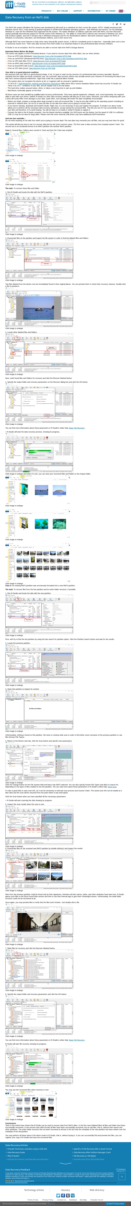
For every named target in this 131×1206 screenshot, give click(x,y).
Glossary (65, 1189)
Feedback (73, 1200)
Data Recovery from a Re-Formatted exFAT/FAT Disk (66, 59)
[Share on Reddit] (124, 24)
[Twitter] (58, 1195)
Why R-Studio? (13, 1156)
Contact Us (61, 1200)
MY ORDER (110, 11)
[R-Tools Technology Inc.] (15, 5)
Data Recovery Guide (16, 1152)
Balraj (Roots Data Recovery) (24, 1181)
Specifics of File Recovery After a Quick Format (93, 1149)
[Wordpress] (73, 1195)
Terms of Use (33, 1200)
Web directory (97, 1189)
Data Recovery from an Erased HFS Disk (49, 61)
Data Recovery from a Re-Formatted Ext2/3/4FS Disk (55, 66)
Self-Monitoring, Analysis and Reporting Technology (39, 84)
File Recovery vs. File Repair (85, 1156)
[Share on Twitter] (116, 24)
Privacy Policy (47, 1200)
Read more (51, 1203)
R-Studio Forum (97, 1200)
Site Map (83, 1200)
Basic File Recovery (77, 428)
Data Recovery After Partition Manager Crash (92, 1152)
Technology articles (34, 1189)
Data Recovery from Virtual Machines (89, 1159)
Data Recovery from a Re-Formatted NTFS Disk (52, 56)
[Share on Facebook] (113, 24)
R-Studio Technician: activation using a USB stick (27, 1149)
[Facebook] (63, 1195)
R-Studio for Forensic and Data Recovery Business (28, 1159)
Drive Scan (112, 787)
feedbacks (122, 1169)
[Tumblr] (68, 1195)
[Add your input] (122, 1176)
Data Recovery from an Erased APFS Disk (48, 63)
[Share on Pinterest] (120, 24)
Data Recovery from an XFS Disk (42, 68)
